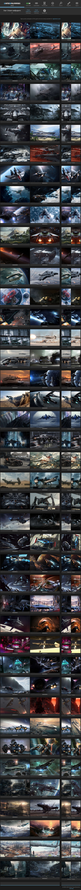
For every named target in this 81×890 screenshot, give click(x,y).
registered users (57, 18)
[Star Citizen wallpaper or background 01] (15, 38)
